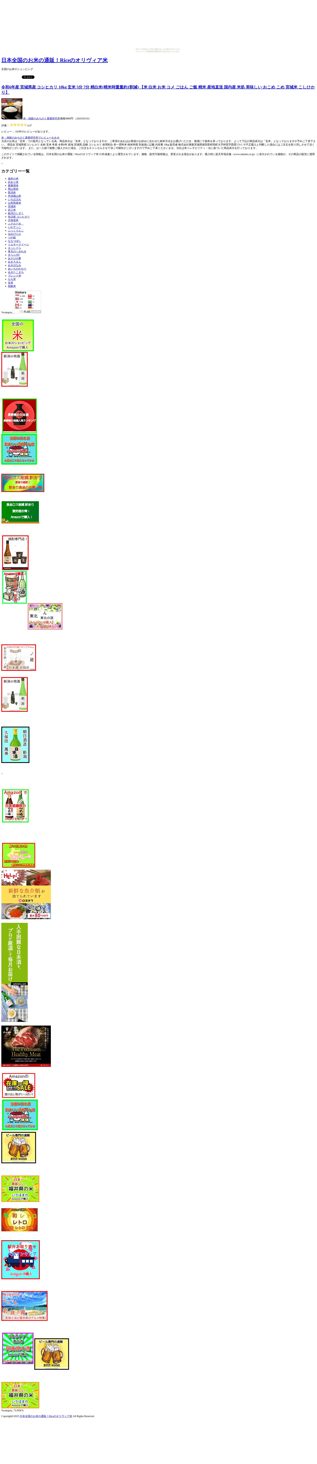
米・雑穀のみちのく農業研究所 (41, 118)
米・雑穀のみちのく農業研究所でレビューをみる (30, 137)
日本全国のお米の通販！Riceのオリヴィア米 (54, 60)
